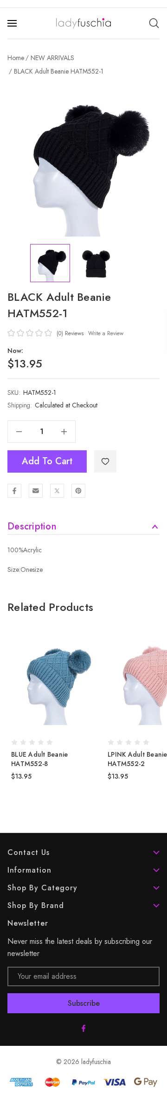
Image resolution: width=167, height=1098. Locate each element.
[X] (57, 491)
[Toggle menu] (13, 23)
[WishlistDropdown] (105, 461)
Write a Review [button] (105, 333)
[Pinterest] (78, 491)
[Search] (154, 23)
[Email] (36, 491)
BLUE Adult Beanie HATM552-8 (39, 759)
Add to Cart (47, 461)
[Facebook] (14, 491)
